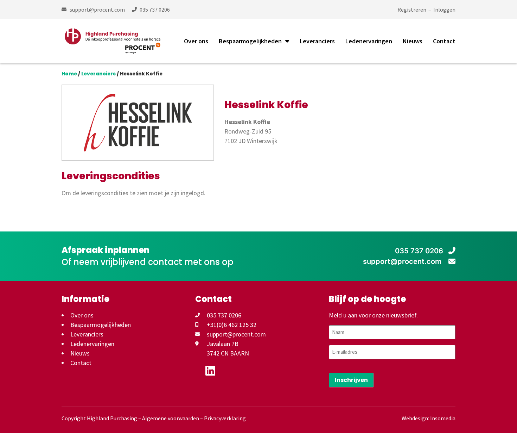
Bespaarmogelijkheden (250, 41)
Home (69, 73)
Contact (444, 41)
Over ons (196, 41)
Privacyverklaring (225, 418)
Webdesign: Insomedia (428, 418)
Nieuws (412, 41)
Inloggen (444, 9)
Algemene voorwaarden (170, 418)
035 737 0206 (419, 251)
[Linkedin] (210, 370)
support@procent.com (403, 261)
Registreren (411, 9)
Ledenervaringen (368, 41)
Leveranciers (317, 41)
